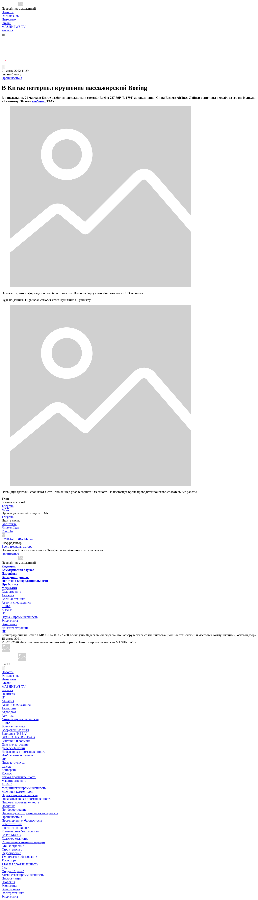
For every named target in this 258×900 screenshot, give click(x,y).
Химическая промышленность (23, 874)
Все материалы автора (17, 546)
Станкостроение (13, 846)
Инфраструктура (13, 762)
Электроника (11, 889)
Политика (8, 806)
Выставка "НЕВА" (14, 733)
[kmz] (22, 660)
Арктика (8, 715)
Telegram (8, 506)
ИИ (4, 631)
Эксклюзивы (10, 15)
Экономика (9, 624)
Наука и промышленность (19, 617)
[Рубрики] (3, 35)
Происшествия (12, 78)
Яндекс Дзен (10, 527)
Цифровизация (12, 878)
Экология (8, 882)
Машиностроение (14, 780)
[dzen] (4, 58)
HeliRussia (9, 693)
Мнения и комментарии (18, 791)
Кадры (6, 766)
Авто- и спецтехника (16, 602)
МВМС (7, 784)
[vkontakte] (4, 53)
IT (3, 613)
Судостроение (11, 591)
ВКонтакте (9, 524)
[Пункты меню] (3, 67)
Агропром (9, 712)
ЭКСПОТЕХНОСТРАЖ (18, 737)
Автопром (9, 708)
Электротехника (13, 893)
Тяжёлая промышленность (20, 864)
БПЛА (6, 606)
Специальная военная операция (23, 842)
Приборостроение (14, 809)
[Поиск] (3, 668)
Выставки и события (16, 741)
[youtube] (4, 48)
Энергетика (10, 620)
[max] (4, 43)
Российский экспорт (16, 827)
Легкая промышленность (19, 777)
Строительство (12, 849)
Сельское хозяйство (15, 838)
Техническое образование (19, 856)
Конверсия (9, 769)
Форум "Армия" (13, 871)
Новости (8, 12)
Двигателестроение (15, 627)
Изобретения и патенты (18, 755)
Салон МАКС (11, 835)
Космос (7, 609)
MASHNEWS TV (14, 26)
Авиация (8, 595)
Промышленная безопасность (22, 820)
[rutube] (4, 63)
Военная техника (13, 599)
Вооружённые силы (15, 730)
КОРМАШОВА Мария (17, 539)
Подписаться (10, 553)
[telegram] (4, 38)
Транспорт (9, 860)
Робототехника (12, 824)
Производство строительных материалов (30, 813)
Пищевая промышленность (20, 802)
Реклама (7, 30)
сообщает (39, 101)
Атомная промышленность (20, 719)
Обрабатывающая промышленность (26, 798)
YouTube (7, 531)
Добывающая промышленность (23, 751)
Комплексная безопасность (20, 831)
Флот (5, 867)
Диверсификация (13, 748)
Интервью (9, 19)
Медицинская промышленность (24, 788)
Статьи (6, 23)
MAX (5, 509)
